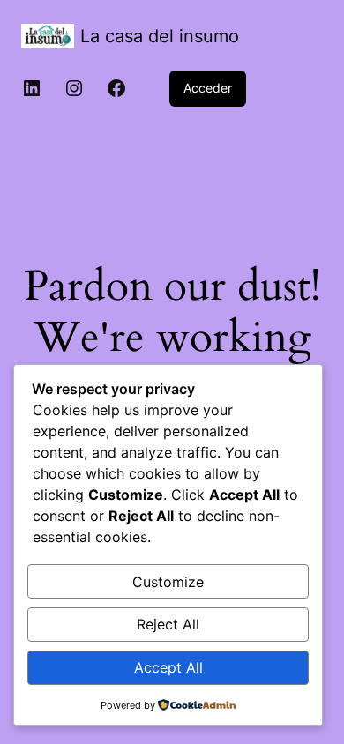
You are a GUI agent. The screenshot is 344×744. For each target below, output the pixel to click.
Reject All (168, 624)
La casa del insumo (159, 36)
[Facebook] (116, 88)
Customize (168, 582)
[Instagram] (74, 88)
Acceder (207, 87)
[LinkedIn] (31, 88)
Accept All (168, 667)
